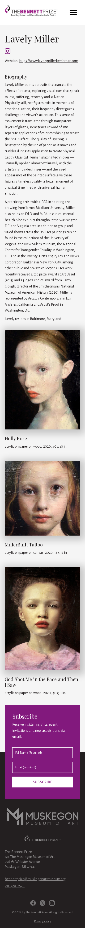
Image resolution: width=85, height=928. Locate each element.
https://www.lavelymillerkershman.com (48, 61)
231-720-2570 (15, 886)
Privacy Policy (42, 921)
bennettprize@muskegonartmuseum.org (35, 879)
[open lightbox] (42, 381)
